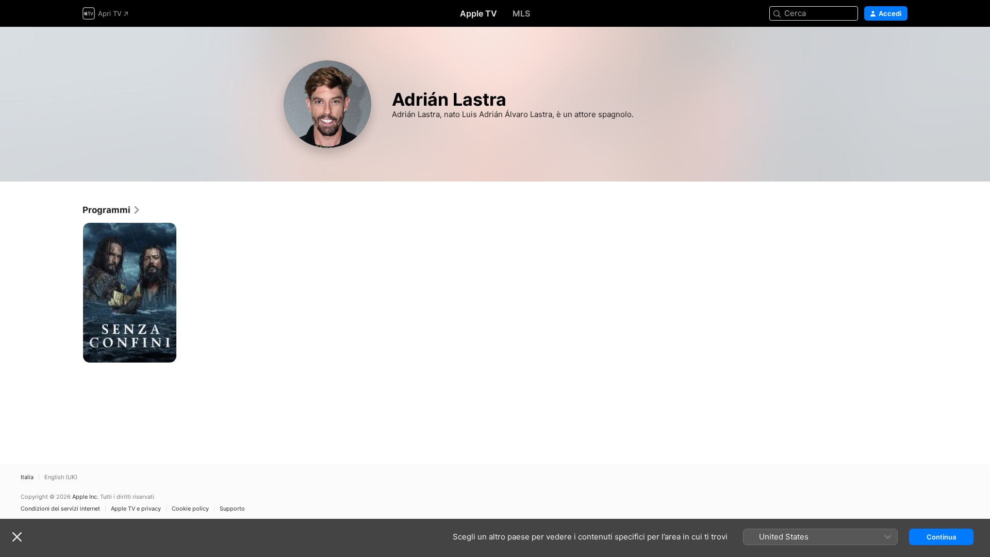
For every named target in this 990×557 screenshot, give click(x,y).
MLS (521, 13)
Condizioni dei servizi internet (60, 509)
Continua (941, 537)
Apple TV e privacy (136, 509)
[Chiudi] (17, 537)
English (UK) (60, 477)
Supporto (232, 509)
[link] (111, 210)
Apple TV (478, 13)
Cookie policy (190, 509)
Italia (27, 477)
